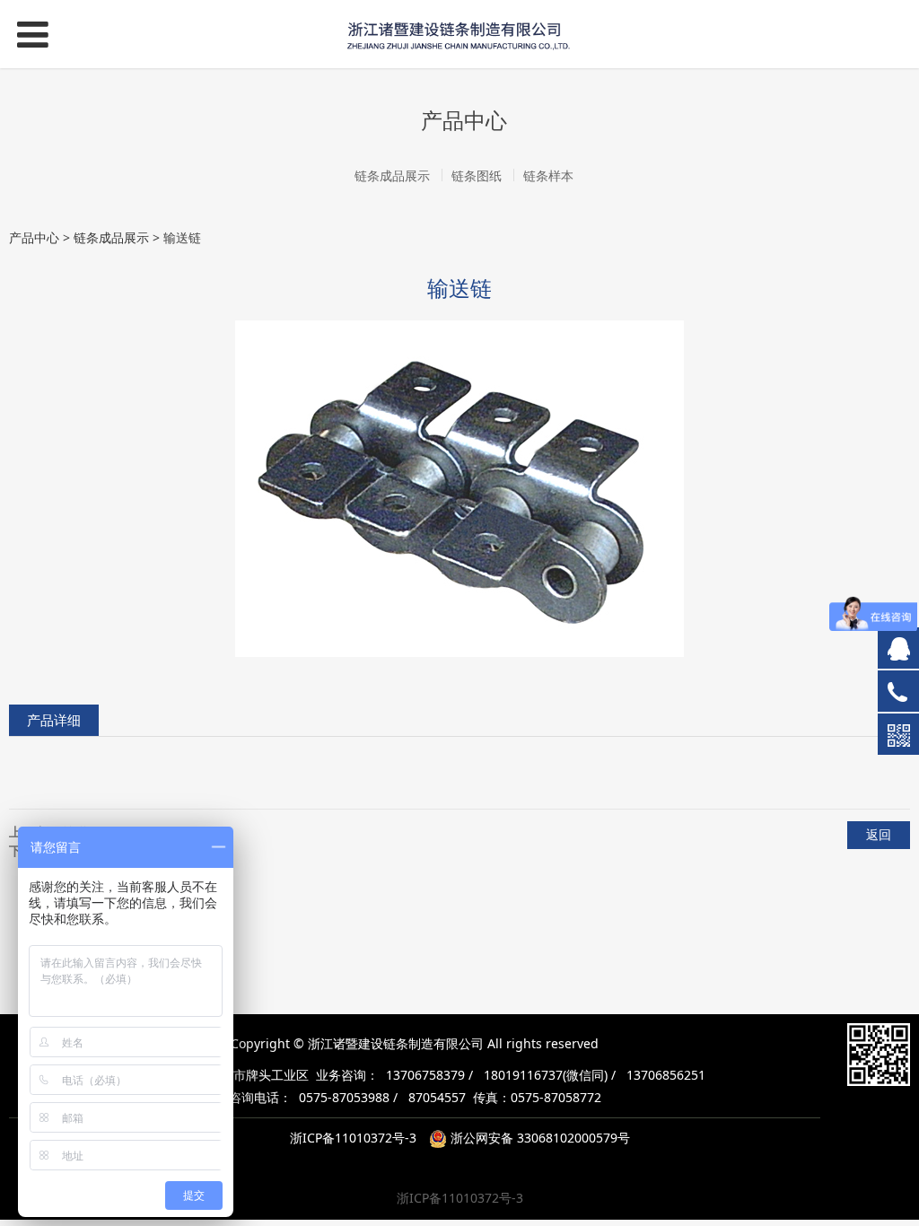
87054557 (437, 1097)
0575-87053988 (344, 1097)
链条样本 (548, 175)
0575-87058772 (556, 1097)
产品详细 (54, 720)
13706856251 (665, 1074)
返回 (878, 834)
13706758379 (425, 1074)
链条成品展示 (392, 175)
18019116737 (523, 1074)
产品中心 (34, 237)
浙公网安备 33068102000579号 (538, 1137)
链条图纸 (476, 175)
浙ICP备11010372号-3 (353, 1137)
